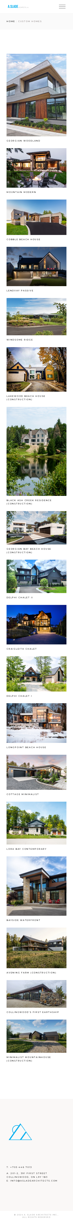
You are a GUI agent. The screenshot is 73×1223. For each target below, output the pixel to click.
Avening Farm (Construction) (31, 972)
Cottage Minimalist (23, 794)
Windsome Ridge (20, 339)
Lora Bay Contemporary (27, 849)
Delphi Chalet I (19, 696)
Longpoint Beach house (26, 747)
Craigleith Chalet (22, 649)
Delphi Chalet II (20, 597)
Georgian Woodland (23, 140)
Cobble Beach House (24, 239)
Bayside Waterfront (24, 920)
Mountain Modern (21, 192)
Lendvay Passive (20, 290)
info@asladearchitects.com (34, 1180)
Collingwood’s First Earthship (33, 1012)
